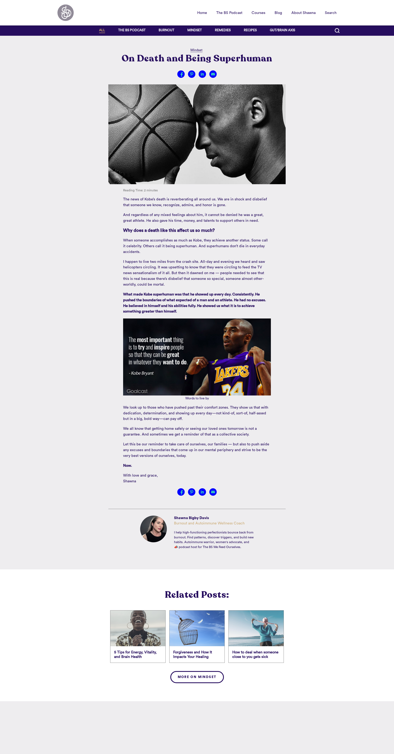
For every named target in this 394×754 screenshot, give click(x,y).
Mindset (194, 30)
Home (202, 13)
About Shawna (303, 13)
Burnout (166, 30)
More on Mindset (197, 677)
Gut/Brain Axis (282, 30)
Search (331, 13)
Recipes (250, 30)
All (102, 30)
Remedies (223, 30)
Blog (278, 13)
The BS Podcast (229, 13)
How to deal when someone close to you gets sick (255, 654)
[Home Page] (65, 13)
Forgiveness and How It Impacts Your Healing (192, 654)
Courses (258, 13)
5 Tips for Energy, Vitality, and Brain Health (135, 654)
